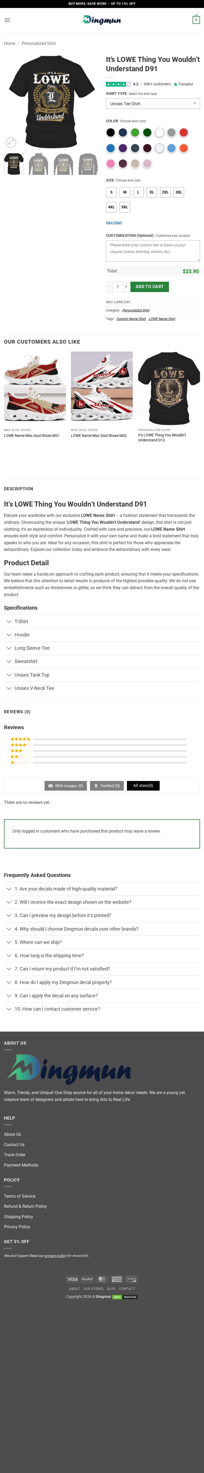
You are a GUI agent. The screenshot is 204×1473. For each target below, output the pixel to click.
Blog (111, 1289)
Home (9, 43)
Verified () (109, 785)
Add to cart (150, 286)
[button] (7, 20)
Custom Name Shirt (131, 319)
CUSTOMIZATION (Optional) (130, 235)
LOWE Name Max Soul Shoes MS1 (32, 435)
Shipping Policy (18, 1216)
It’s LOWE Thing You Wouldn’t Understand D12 (162, 437)
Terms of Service (19, 1196)
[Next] (89, 101)
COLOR (112, 121)
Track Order (15, 1154)
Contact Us (14, 1144)
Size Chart (114, 223)
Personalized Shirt (39, 43)
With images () (68, 785)
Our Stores (94, 1289)
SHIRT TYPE (116, 93)
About (74, 1289)
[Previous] (12, 101)
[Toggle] (9, 622)
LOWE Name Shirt (161, 319)
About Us (12, 1134)
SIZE (110, 180)
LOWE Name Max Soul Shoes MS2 (99, 435)
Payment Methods (21, 1165)
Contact (127, 1289)
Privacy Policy (17, 1226)
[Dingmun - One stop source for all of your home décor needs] (102, 20)
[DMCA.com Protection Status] (125, 1296)
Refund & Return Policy (25, 1206)
